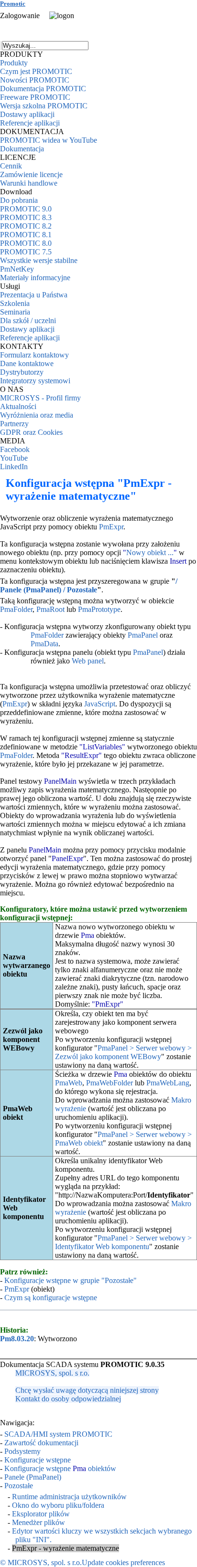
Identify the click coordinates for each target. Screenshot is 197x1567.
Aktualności (18, 406)
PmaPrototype (99, 609)
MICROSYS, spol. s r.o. (52, 1373)
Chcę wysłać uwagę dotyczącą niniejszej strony (87, 1390)
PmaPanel (143, 635)
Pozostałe (18, 1486)
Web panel (88, 661)
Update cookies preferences (123, 1562)
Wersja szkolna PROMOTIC (44, 106)
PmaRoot (50, 609)
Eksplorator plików (41, 1514)
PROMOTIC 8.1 (26, 235)
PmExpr (111, 527)
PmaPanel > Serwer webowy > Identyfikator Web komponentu (123, 1242)
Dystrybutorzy (22, 372)
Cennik (11, 166)
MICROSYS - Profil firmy (40, 398)
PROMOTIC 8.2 (26, 226)
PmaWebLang (167, 1083)
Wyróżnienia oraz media (36, 415)
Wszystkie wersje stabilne (38, 260)
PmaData (44, 644)
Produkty (14, 63)
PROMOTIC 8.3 (26, 217)
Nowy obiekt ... (150, 552)
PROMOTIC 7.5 (26, 252)
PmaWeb (68, 1083)
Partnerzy (14, 424)
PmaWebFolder (109, 1083)
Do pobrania (19, 200)
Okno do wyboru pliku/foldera (58, 1505)
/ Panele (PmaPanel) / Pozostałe (88, 585)
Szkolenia (15, 303)
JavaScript (99, 704)
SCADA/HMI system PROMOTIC (58, 1434)
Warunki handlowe (28, 183)
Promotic (12, 3)
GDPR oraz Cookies (31, 432)
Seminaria (15, 312)
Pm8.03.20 (17, 1339)
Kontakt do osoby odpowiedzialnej (68, 1399)
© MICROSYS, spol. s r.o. (41, 1562)
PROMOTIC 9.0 (26, 209)
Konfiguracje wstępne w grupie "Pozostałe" (70, 1280)
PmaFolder (16, 609)
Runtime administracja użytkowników (69, 1497)
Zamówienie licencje (31, 174)
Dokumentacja (22, 149)
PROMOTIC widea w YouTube (48, 140)
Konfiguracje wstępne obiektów (60, 1468)
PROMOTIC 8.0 (26, 243)
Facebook (15, 449)
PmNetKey (17, 269)
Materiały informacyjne (35, 277)
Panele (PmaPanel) (32, 1477)
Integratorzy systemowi (35, 381)
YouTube (14, 458)
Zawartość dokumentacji (41, 1443)
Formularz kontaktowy (34, 355)
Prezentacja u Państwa (33, 295)
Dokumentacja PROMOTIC (43, 88)
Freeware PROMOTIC (35, 97)
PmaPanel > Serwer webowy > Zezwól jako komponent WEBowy (123, 1052)
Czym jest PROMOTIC (36, 71)
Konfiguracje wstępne (37, 1460)
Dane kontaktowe (27, 363)
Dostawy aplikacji (27, 114)
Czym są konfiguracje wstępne (50, 1298)
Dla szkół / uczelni (28, 320)
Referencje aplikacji (30, 123)
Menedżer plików (38, 1522)
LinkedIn (14, 467)
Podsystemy (22, 1451)
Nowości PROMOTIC (34, 80)
